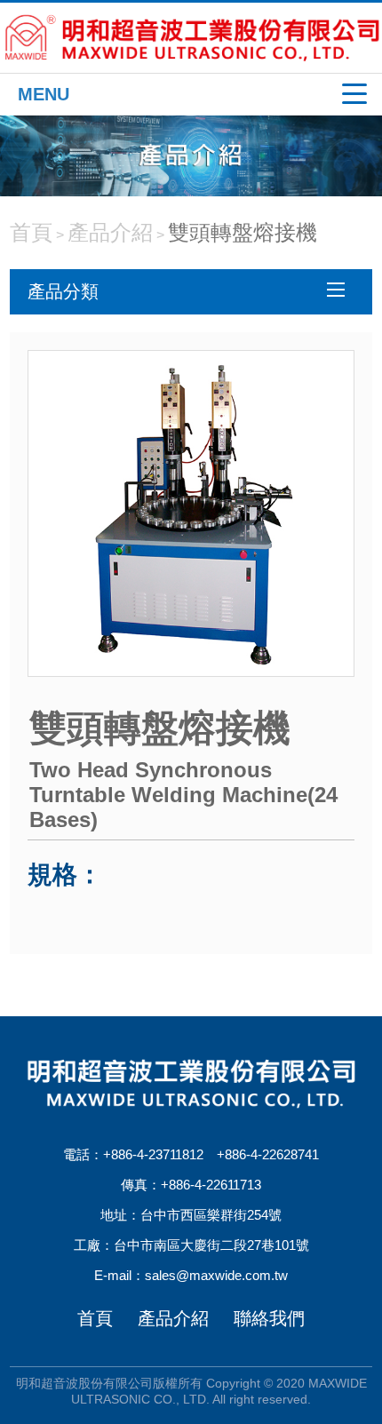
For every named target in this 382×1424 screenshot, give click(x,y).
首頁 (31, 232)
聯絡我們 (269, 1318)
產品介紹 (110, 232)
